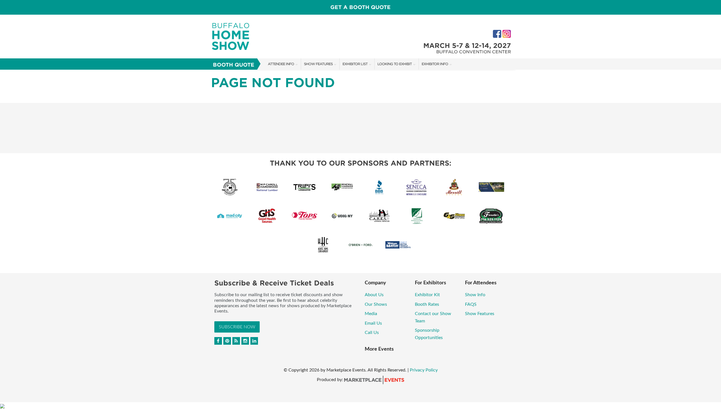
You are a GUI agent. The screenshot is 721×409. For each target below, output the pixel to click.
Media (371, 313)
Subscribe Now (237, 327)
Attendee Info (281, 64)
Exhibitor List (355, 64)
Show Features (318, 64)
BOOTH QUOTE (233, 65)
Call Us (372, 332)
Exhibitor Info (435, 64)
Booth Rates (427, 304)
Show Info (475, 295)
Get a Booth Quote (360, 7)
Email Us (373, 323)
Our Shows (376, 304)
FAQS (471, 304)
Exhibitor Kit (427, 295)
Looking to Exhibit (394, 64)
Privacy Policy (424, 370)
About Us (374, 295)
